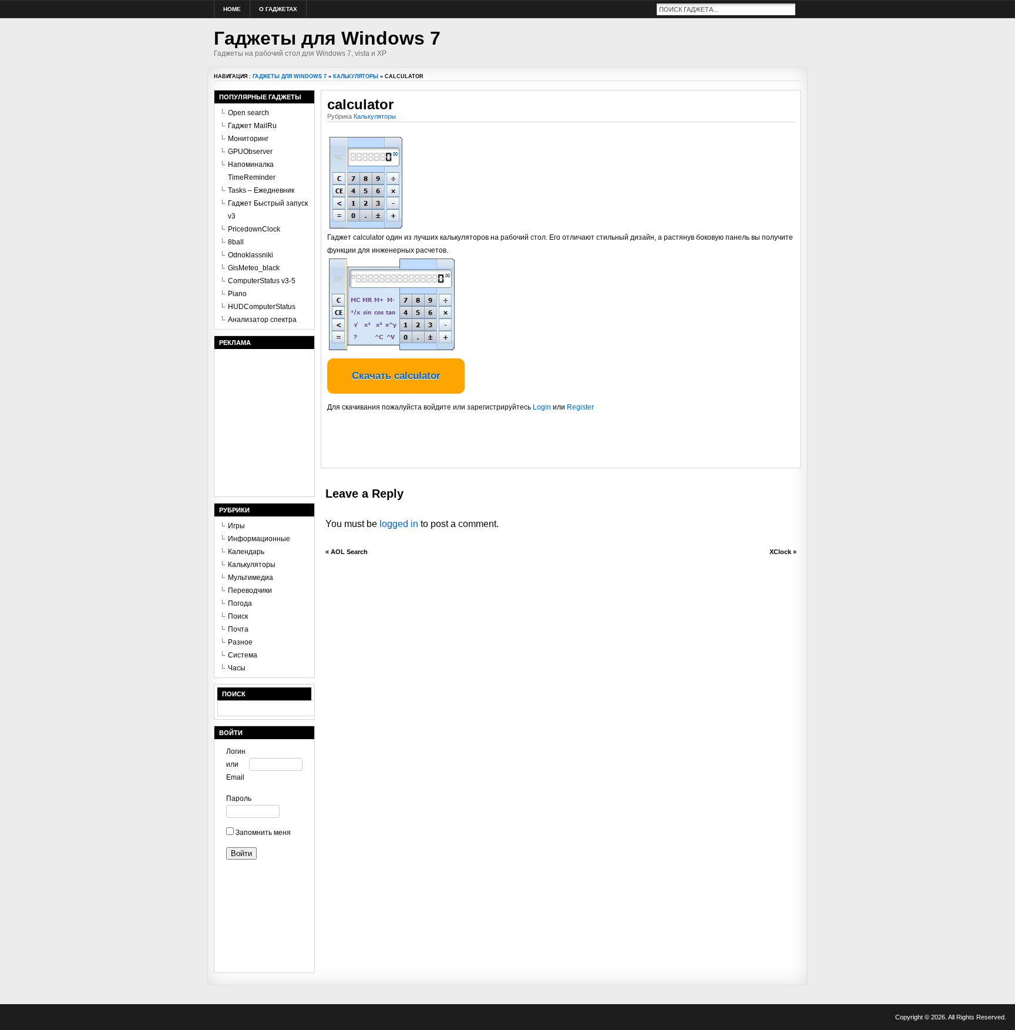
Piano (237, 294)
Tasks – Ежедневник (261, 190)
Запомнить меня (262, 832)
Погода (240, 603)
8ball (236, 242)
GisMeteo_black (254, 268)
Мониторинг (248, 139)
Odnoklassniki (250, 255)
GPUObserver (250, 151)
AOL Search (349, 551)
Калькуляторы (355, 76)
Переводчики (250, 590)
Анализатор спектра (262, 320)
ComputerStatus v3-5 (261, 281)
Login (542, 407)
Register (580, 407)
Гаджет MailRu (252, 126)
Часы (237, 668)
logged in (398, 524)
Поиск (238, 616)
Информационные (259, 539)
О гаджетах (278, 9)
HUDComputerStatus (261, 307)
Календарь (246, 552)
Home (232, 9)
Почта (238, 629)
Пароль (237, 798)
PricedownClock (254, 229)
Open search (248, 113)
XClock (780, 551)
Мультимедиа (250, 577)
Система (242, 655)
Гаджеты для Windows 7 (327, 38)
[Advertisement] (464, 444)
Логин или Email (236, 764)
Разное (240, 642)
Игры (236, 526)
